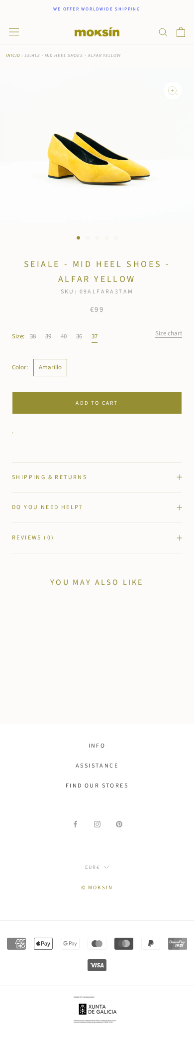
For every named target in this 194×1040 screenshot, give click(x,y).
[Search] (163, 31)
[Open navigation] (14, 31)
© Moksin (97, 887)
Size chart (168, 333)
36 (79, 336)
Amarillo (50, 367)
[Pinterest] (119, 824)
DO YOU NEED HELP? (47, 507)
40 (64, 336)
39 (48, 336)
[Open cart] (181, 32)
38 (33, 336)
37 (94, 336)
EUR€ (92, 867)
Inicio (13, 55)
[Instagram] (97, 824)
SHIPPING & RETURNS (49, 477)
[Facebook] (75, 824)
